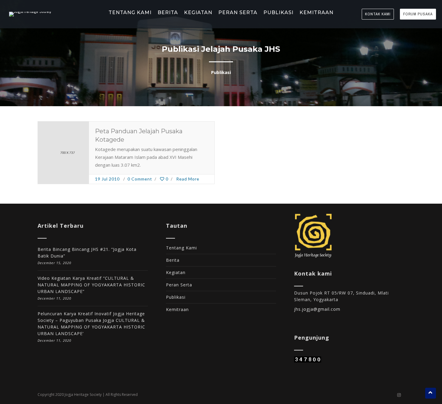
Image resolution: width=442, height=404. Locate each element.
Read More (187, 178)
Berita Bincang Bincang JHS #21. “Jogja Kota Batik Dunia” (87, 252)
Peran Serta (179, 285)
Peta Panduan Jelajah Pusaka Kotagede (139, 135)
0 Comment (139, 178)
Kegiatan (176, 272)
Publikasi (176, 297)
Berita (173, 260)
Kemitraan (177, 309)
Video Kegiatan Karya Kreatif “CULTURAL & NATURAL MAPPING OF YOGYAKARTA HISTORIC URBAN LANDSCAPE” (91, 284)
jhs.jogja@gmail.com (317, 309)
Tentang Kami (181, 248)
